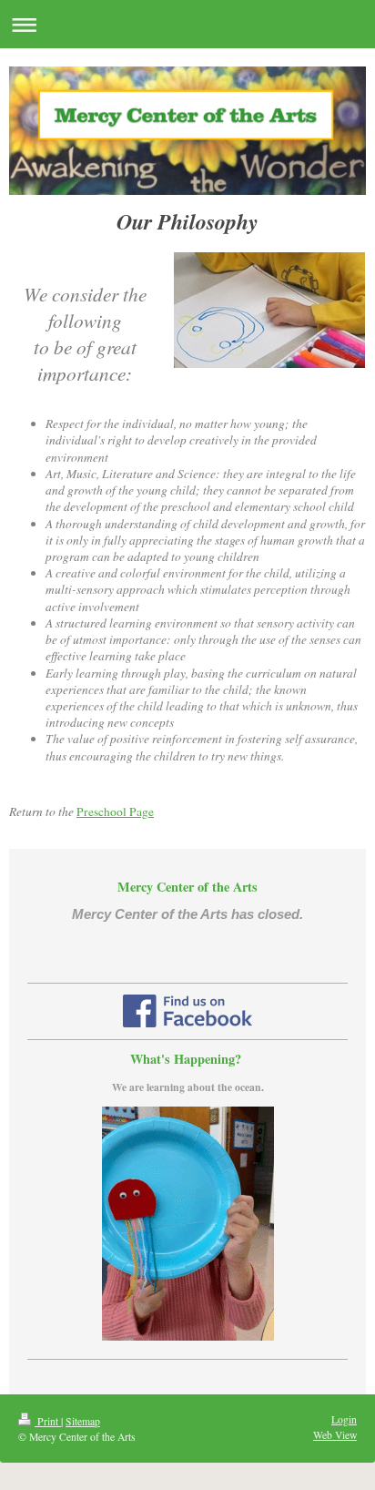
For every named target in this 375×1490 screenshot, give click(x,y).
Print (48, 1421)
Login (344, 1419)
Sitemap (83, 1421)
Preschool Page (115, 811)
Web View (335, 1435)
